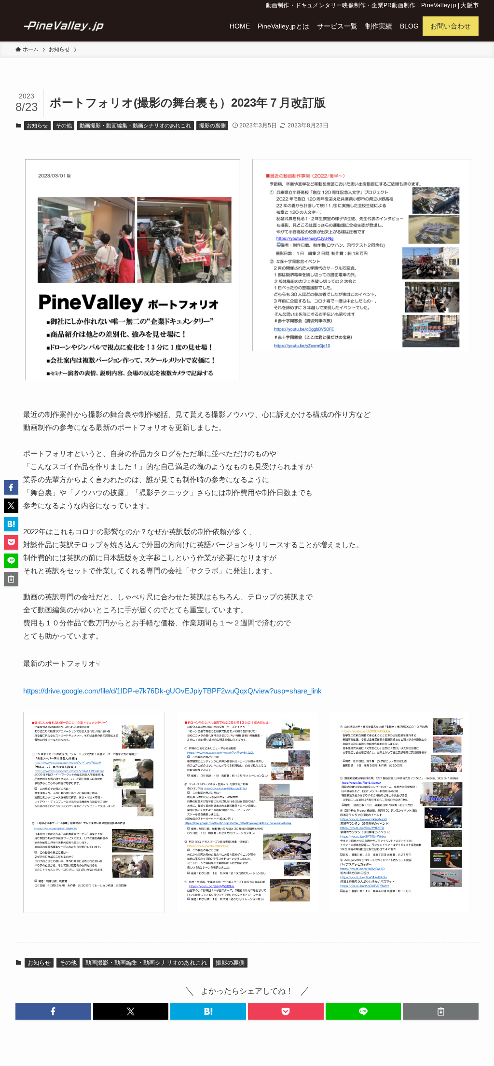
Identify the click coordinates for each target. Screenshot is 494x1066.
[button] (53, 1011)
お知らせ (37, 125)
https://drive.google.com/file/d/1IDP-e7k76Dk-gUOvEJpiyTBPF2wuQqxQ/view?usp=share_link (172, 691)
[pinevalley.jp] (63, 26)
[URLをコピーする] (441, 1011)
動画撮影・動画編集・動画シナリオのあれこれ (135, 125)
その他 (64, 125)
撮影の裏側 (212, 125)
